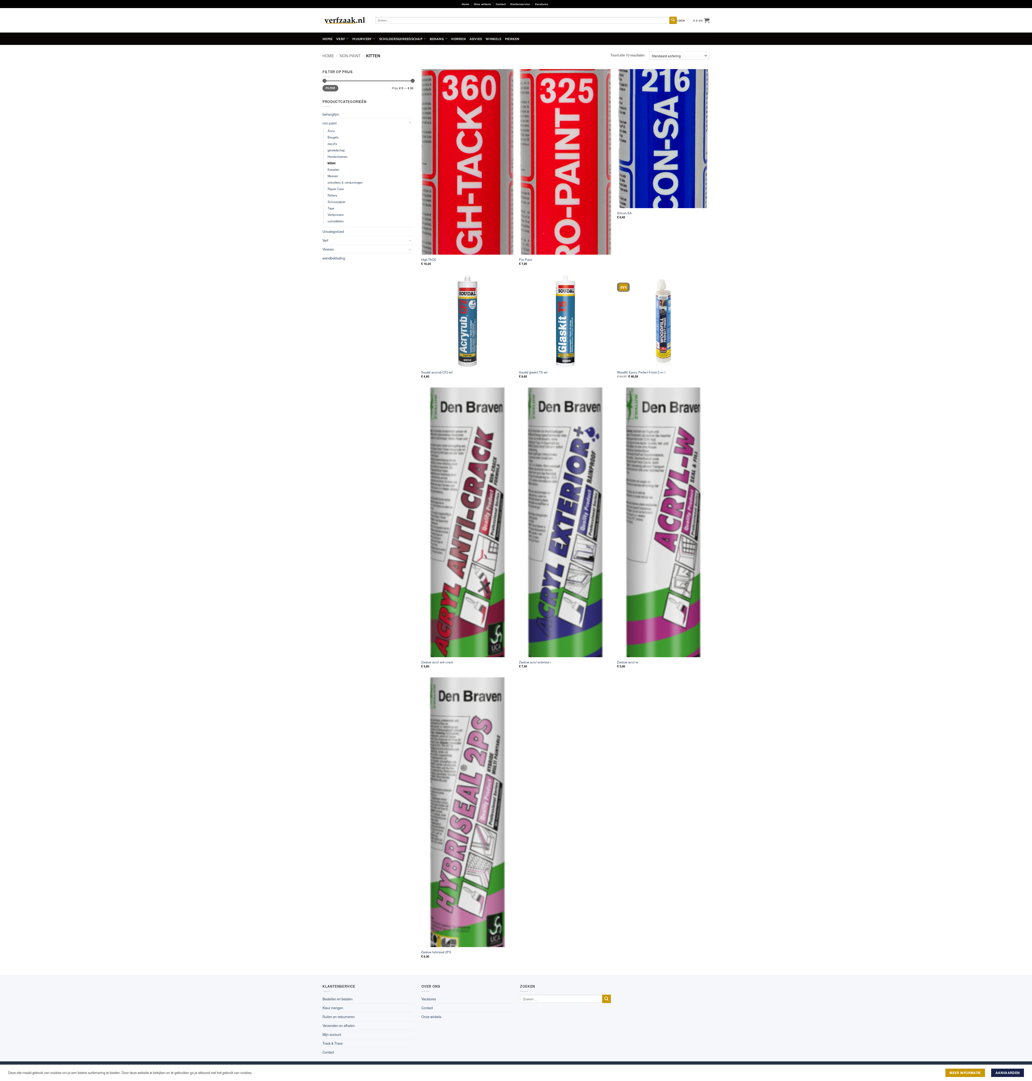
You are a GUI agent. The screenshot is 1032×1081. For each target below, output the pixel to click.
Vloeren (328, 249)
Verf (340, 39)
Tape (331, 208)
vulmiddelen (336, 221)
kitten (332, 163)
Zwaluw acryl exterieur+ (535, 662)
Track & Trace (332, 1043)
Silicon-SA (624, 213)
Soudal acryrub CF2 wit (437, 372)
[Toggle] (410, 123)
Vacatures (541, 4)
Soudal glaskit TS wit (533, 372)
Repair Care (336, 189)
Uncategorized (333, 231)
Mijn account (331, 1034)
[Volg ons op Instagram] (560, 4)
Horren (458, 39)
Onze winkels (482, 4)
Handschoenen (337, 156)
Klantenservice (520, 4)
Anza (331, 131)
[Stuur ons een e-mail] (567, 4)
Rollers (332, 195)
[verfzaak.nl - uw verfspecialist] (344, 20)
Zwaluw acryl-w (627, 662)
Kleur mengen (332, 1007)
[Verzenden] (673, 20)
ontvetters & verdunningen (345, 182)
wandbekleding (333, 258)
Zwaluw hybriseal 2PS (436, 952)
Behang (437, 39)
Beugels (333, 137)
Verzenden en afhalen (338, 1025)
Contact (501, 4)
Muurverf (362, 39)
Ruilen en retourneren (338, 1016)
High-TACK (428, 260)
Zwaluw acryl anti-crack (437, 662)
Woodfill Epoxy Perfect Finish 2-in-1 (641, 372)
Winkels (493, 39)
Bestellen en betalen (337, 999)
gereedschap (336, 150)
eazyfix (332, 143)
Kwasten (333, 169)
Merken (512, 39)
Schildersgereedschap (400, 39)
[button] (681, 20)
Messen (333, 176)
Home (465, 4)
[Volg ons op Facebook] (554, 4)
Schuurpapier (337, 202)
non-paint (350, 55)
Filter (330, 88)
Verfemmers (336, 214)
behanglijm (330, 114)
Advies (476, 39)
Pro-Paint (525, 260)
